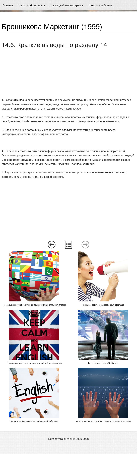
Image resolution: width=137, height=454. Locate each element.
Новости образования (31, 5)
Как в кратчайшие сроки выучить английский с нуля (34, 421)
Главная (8, 5)
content (68, 245)
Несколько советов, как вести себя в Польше (103, 304)
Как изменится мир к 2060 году (102, 362)
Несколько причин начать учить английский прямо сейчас (34, 362)
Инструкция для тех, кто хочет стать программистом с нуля (103, 421)
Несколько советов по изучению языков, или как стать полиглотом (34, 304)
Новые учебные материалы (67, 5)
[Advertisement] (68, 73)
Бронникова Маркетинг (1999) (52, 26)
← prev (51, 245)
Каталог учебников (100, 5)
